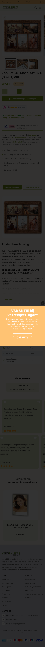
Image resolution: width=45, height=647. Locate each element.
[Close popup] (43, 303)
